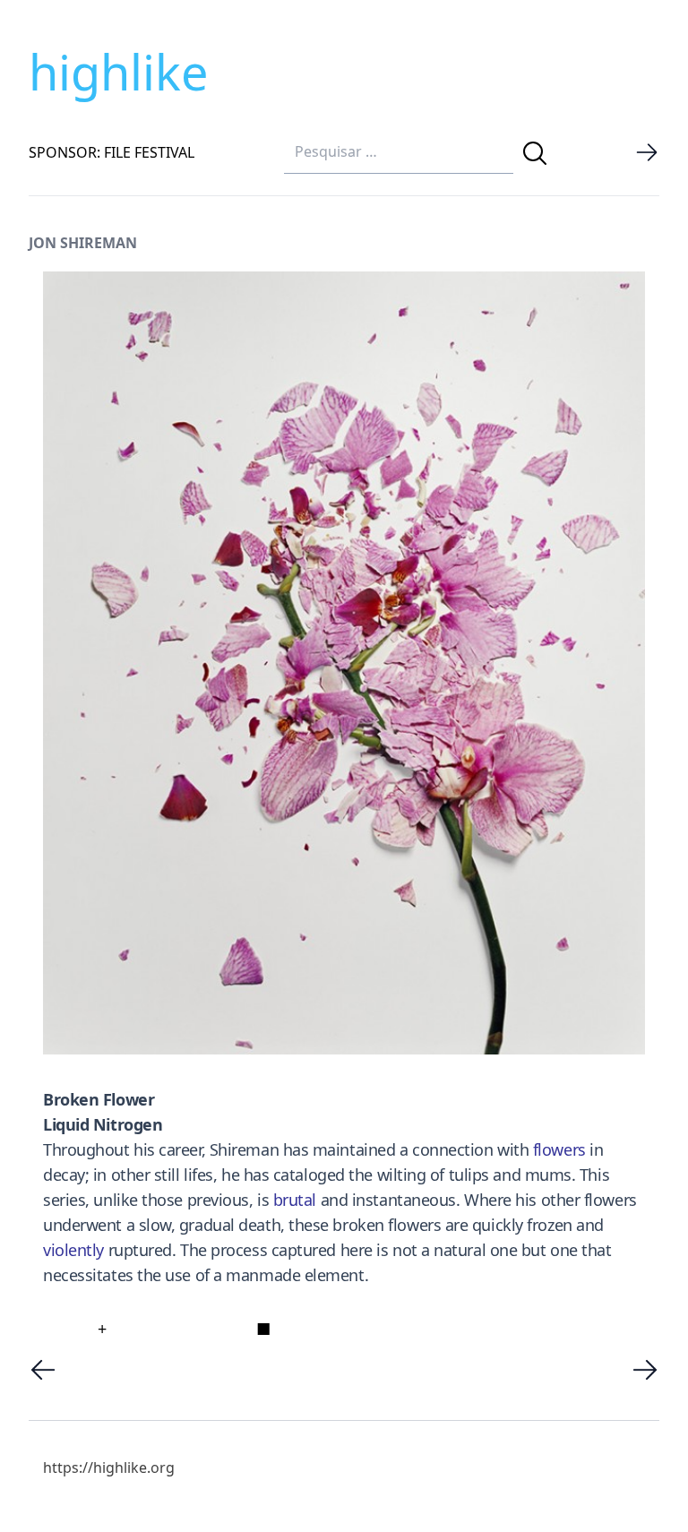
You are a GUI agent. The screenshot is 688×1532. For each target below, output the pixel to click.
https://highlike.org (109, 1467)
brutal (294, 1199)
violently (73, 1250)
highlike (118, 72)
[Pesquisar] (534, 153)
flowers (559, 1149)
